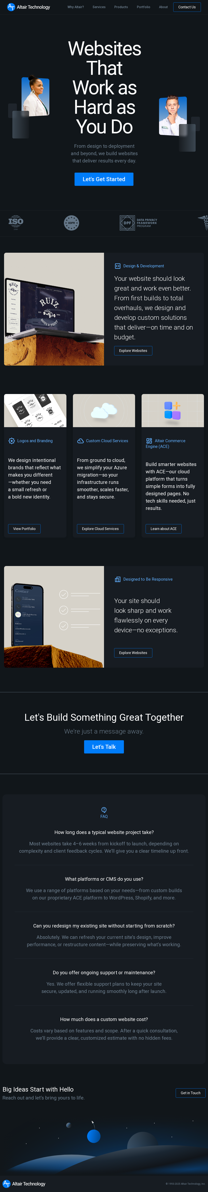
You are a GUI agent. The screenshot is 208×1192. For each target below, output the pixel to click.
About (163, 7)
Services (99, 7)
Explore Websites (133, 351)
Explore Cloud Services (100, 529)
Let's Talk (104, 747)
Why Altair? (75, 7)
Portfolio (143, 7)
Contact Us (187, 7)
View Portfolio (24, 529)
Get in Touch (190, 1093)
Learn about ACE (164, 529)
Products (121, 7)
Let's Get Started (104, 179)
